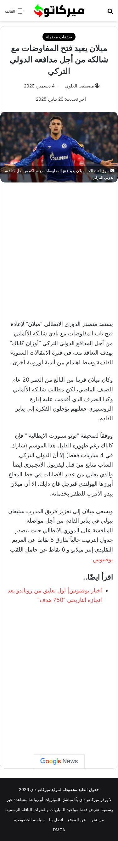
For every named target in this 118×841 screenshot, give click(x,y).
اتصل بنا (56, 819)
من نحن (97, 819)
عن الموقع (77, 819)
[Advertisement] (59, 248)
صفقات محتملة (59, 36)
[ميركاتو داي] (59, 10)
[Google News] (59, 761)
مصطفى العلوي (79, 85)
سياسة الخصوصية (29, 819)
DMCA (59, 829)
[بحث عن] (110, 13)
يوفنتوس (103, 559)
